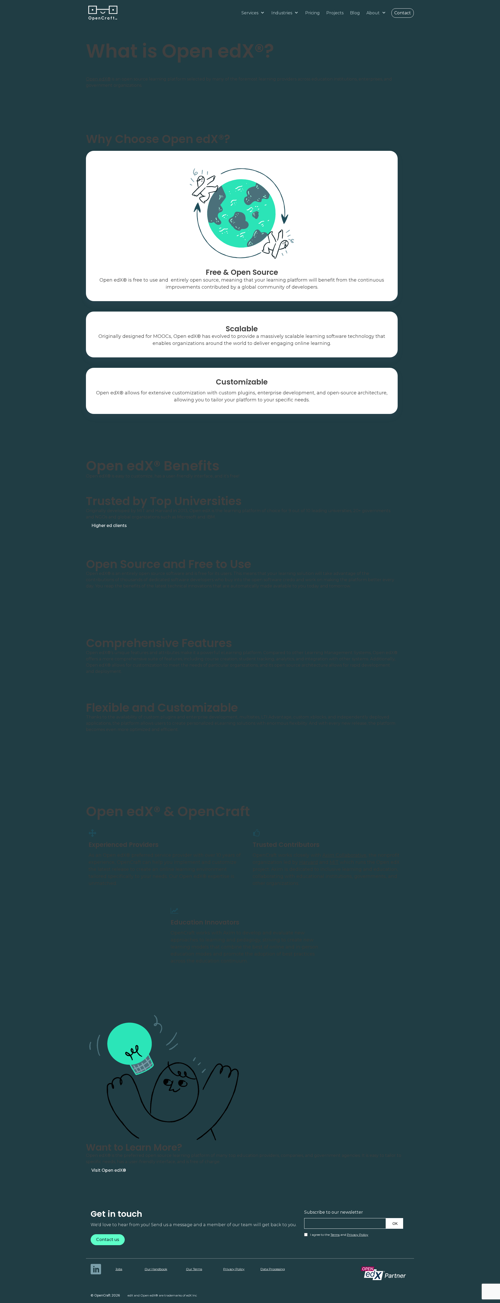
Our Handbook (156, 1269)
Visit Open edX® (108, 1170)
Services (249, 12)
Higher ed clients (109, 525)
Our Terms (194, 1269)
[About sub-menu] (385, 13)
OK (395, 1223)
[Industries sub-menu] (297, 13)
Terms (335, 1235)
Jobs (118, 1269)
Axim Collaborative (344, 855)
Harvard (308, 862)
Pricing (312, 12)
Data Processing (272, 1269)
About (373, 12)
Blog (355, 12)
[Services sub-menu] (263, 13)
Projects (334, 12)
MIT (334, 862)
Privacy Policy (357, 1235)
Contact (402, 12)
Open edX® (98, 79)
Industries (281, 12)
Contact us (107, 1239)
